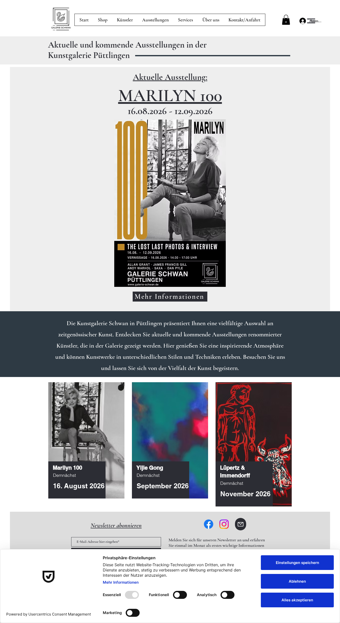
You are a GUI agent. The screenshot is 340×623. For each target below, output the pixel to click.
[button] (311, 21)
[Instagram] (224, 524)
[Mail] (240, 524)
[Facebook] (208, 524)
